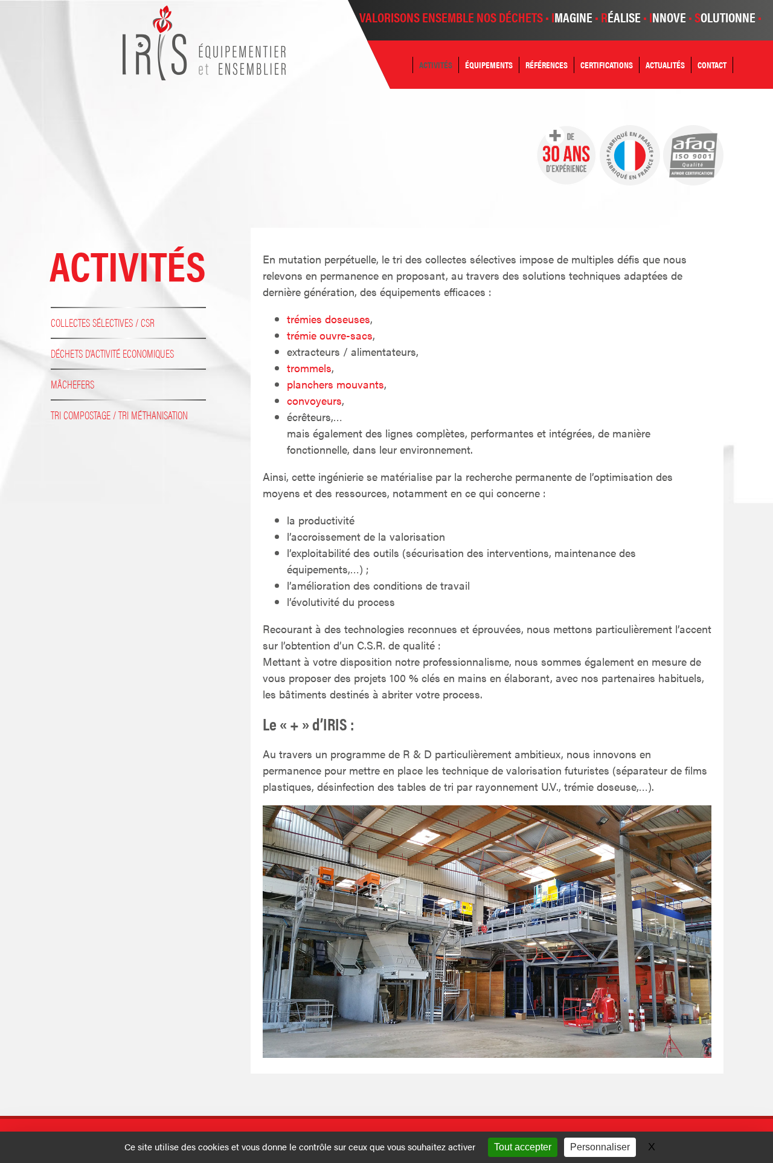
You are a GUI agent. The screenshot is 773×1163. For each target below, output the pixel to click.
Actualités (665, 64)
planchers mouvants (335, 383)
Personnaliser (600, 1147)
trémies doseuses (328, 318)
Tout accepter (522, 1147)
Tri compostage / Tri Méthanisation (119, 414)
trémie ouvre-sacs (330, 335)
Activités (435, 64)
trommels (309, 367)
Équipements (489, 64)
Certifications (606, 64)
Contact (712, 64)
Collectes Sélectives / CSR (103, 322)
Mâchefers (72, 383)
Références (546, 64)
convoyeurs (314, 400)
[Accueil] (204, 75)
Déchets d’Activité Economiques (112, 353)
